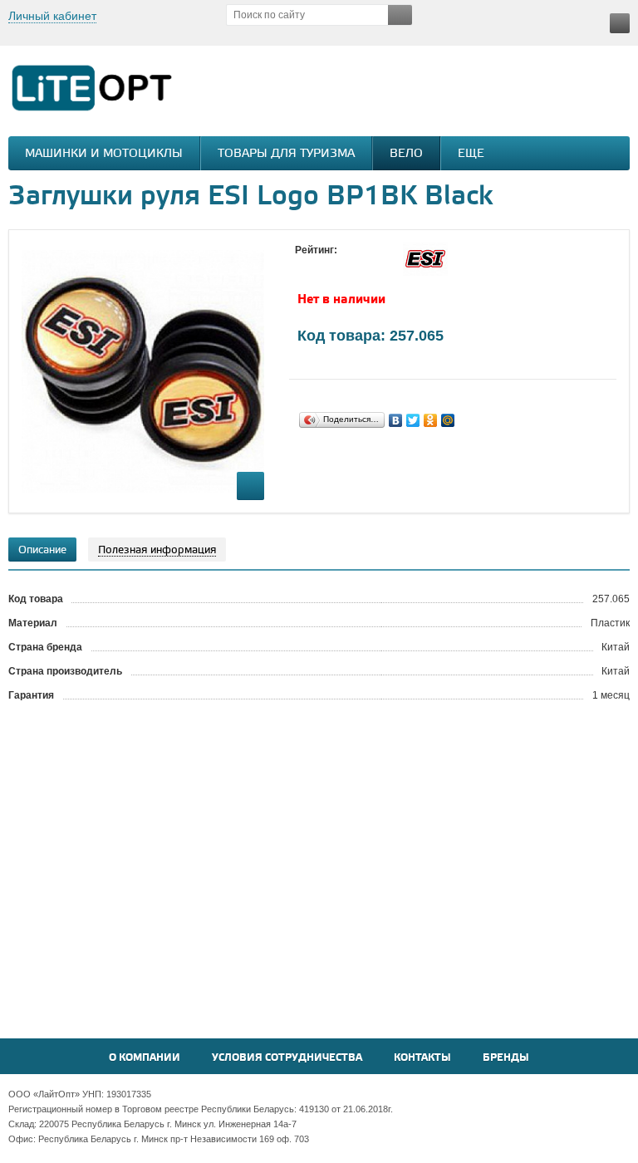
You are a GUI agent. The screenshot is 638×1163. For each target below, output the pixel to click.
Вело (406, 154)
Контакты (422, 1058)
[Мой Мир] (448, 420)
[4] (353, 266)
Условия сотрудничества (287, 1058)
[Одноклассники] (430, 420)
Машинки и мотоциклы (104, 154)
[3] (336, 266)
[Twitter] (413, 420)
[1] (303, 266)
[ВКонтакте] (396, 420)
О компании (144, 1058)
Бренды (506, 1058)
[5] (369, 266)
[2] (320, 266)
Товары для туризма (286, 154)
